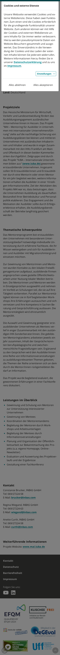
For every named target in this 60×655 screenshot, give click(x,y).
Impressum (14, 65)
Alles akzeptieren (43, 85)
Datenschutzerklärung (28, 62)
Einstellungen (44, 73)
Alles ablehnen (17, 85)
